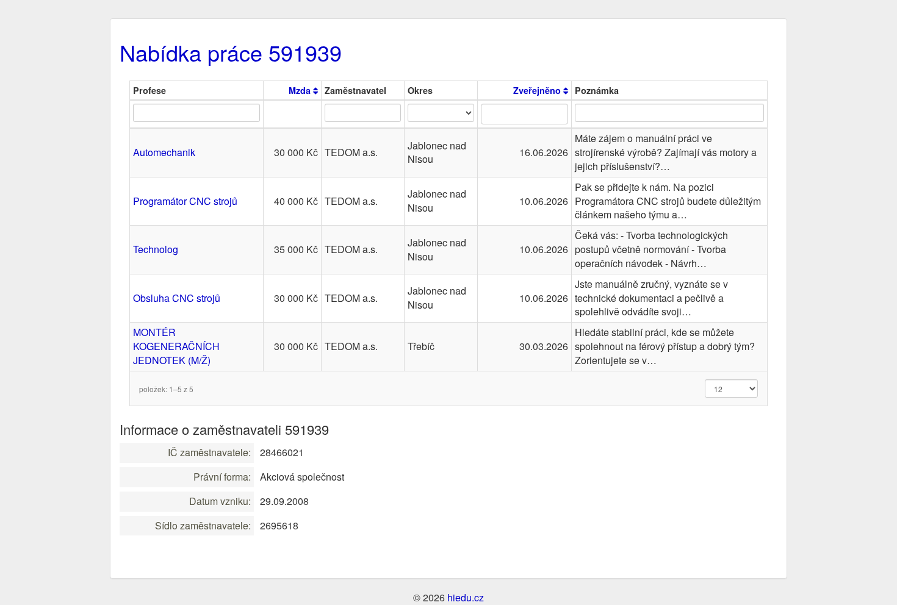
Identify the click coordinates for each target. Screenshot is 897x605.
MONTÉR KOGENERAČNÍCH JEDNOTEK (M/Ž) (176, 346)
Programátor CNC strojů (185, 201)
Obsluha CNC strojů (176, 298)
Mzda (301, 90)
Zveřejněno (538, 90)
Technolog (155, 249)
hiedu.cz (465, 597)
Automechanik (164, 152)
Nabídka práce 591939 (231, 52)
